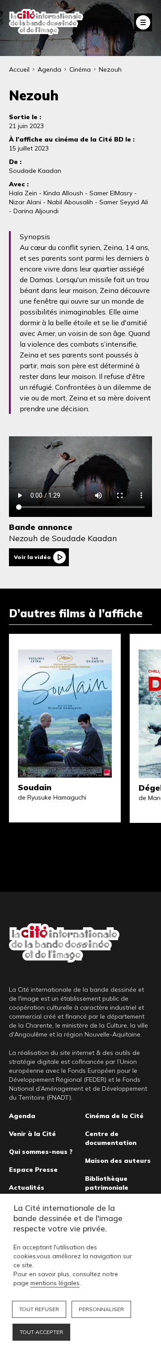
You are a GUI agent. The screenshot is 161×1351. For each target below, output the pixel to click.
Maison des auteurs (118, 1161)
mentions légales (55, 1283)
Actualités (26, 1187)
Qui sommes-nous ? (40, 1152)
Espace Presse (33, 1170)
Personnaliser (101, 1309)
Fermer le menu (143, 22)
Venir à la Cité (32, 1134)
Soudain (34, 787)
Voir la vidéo (32, 557)
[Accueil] (46, 22)
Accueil (19, 69)
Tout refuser (39, 1309)
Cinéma (80, 69)
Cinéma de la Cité (114, 1116)
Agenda (49, 69)
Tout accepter (41, 1332)
